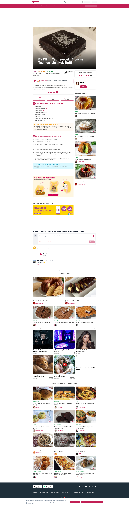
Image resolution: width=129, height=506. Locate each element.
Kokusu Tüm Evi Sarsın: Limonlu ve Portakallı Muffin (85, 450)
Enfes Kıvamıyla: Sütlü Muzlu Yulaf (42, 450)
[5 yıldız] (88, 75)
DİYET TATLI (78, 424)
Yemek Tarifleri (44, 2)
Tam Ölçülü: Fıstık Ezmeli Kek (41, 301)
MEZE (77, 401)
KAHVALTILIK (36, 448)
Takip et (83, 86)
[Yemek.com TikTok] (82, 486)
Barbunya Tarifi (51, 5)
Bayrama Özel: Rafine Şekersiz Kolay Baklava (84, 427)
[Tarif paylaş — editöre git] (53, 185)
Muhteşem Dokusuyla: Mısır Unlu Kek (85, 113)
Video (50, 2)
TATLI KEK (77, 111)
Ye (62, 2)
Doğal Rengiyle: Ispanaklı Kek (83, 159)
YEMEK (34, 71)
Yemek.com (46, 254)
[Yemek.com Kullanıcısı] (34, 247)
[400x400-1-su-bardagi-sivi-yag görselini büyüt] (45, 112)
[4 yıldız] (86, 75)
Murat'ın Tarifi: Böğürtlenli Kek (84, 322)
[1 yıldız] (80, 75)
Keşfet (70, 2)
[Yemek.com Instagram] (79, 486)
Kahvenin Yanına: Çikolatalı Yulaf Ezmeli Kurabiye (85, 474)
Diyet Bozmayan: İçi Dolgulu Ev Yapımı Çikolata (63, 427)
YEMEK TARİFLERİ (41, 71)
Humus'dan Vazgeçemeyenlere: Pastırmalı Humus (85, 404)
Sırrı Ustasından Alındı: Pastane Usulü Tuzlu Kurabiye (63, 474)
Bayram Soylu (40, 260)
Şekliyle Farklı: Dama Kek (72, 301)
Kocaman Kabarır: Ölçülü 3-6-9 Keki (85, 136)
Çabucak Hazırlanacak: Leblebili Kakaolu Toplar (63, 450)
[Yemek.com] (35, 2)
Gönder (91, 241)
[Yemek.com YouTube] (86, 486)
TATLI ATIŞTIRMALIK (58, 424)
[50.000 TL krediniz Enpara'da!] (53, 210)
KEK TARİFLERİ (50, 71)
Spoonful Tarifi (44, 5)
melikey (82, 82)
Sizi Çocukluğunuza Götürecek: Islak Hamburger (63, 404)
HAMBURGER (36, 401)
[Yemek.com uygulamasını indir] (37, 486)
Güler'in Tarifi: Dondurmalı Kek (41, 322)
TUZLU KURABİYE (37, 471)
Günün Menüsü (56, 2)
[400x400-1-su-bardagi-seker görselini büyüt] (46, 108)
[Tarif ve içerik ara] (82, 2)
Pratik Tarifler (35, 5)
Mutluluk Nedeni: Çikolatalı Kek (83, 182)
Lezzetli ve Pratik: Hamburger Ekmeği (41, 404)
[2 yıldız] (82, 75)
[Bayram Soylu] (34, 261)
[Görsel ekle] (93, 236)
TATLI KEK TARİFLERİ (37, 73)
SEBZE (34, 424)
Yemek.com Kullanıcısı (43, 247)
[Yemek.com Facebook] (92, 486)
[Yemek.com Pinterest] (95, 486)
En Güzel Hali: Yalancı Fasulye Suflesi (41, 427)
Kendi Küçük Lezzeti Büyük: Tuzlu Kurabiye (42, 474)
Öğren (65, 2)
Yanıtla (38, 251)
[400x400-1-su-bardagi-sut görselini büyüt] (43, 110)
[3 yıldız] (84, 75)
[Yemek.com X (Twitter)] (90, 486)
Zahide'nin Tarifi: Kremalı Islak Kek (64, 322)
